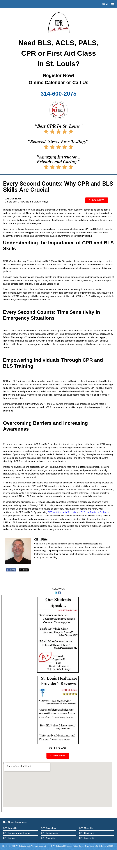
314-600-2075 (58, 93)
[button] (112, 4)
